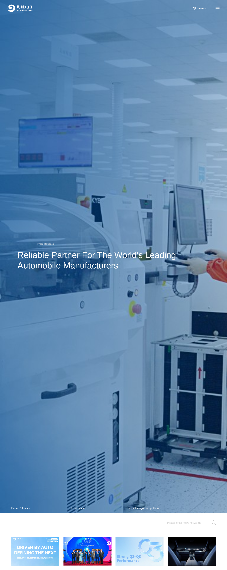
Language (201, 8)
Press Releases (20, 508)
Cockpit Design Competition (142, 508)
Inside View (78, 508)
